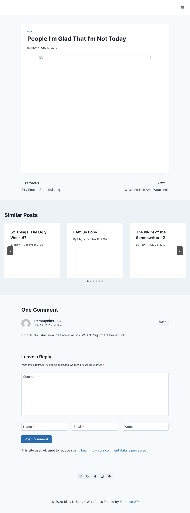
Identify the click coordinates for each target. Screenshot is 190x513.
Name (29, 427)
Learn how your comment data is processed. (114, 450)
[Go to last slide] (10, 250)
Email (79, 427)
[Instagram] (102, 476)
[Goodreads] (109, 476)
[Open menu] (182, 7)
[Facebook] (95, 476)
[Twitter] (88, 476)
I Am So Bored (86, 232)
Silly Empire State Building (40, 187)
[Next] (180, 250)
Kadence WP (129, 502)
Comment (31, 376)
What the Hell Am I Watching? (147, 187)
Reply (162, 321)
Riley (34, 47)
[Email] (80, 476)
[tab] (88, 281)
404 (29, 31)
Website (130, 427)
